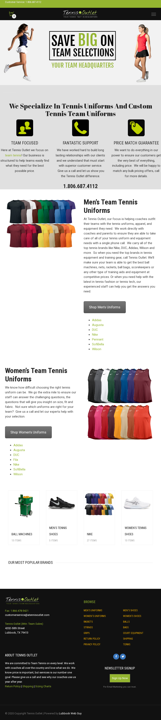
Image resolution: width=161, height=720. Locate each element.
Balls (126, 621)
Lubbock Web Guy (70, 713)
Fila (15, 460)
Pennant (97, 339)
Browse (89, 602)
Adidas (96, 320)
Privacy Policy (92, 644)
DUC (95, 330)
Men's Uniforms (93, 610)
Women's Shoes (132, 616)
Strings (88, 627)
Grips (87, 633)
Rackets (88, 621)
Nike (95, 334)
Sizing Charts (43, 686)
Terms (126, 644)
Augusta (98, 325)
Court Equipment (133, 633)
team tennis (13, 155)
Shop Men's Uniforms (104, 307)
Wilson (96, 349)
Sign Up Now (120, 678)
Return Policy (92, 638)
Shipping (128, 638)
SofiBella (98, 344)
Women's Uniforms (95, 616)
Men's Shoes (130, 610)
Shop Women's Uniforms (28, 432)
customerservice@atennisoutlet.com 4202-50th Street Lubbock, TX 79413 (27, 623)
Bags (126, 627)
